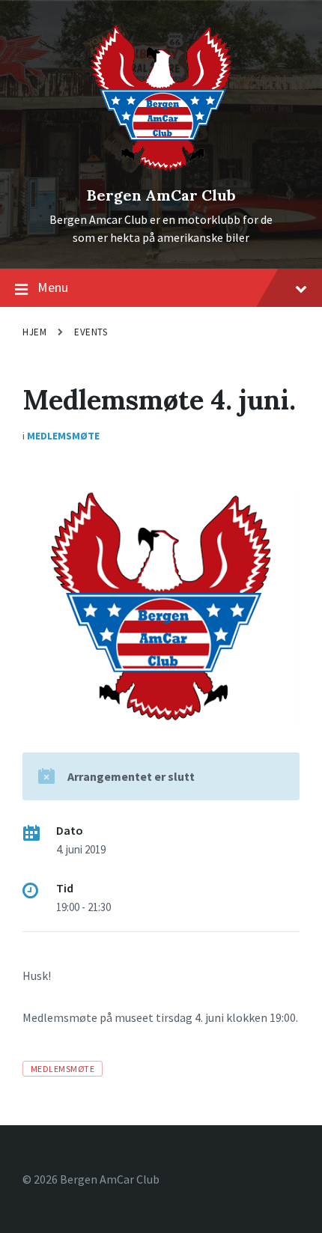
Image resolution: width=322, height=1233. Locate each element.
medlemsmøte (62, 1068)
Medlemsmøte (63, 435)
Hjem (34, 332)
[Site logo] (161, 169)
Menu (52, 287)
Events (90, 332)
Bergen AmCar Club (161, 195)
